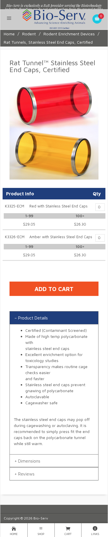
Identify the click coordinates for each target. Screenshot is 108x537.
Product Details (33, 317)
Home (9, 33)
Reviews (26, 473)
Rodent (29, 33)
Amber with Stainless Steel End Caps (60, 237)
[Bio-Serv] (54, 18)
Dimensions (29, 460)
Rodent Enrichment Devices (69, 33)
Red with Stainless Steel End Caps (58, 206)
